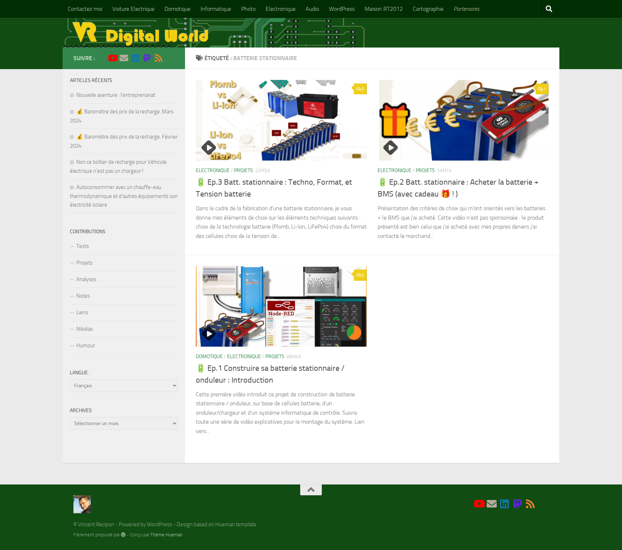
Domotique (177, 8)
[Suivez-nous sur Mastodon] (147, 58)
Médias (84, 329)
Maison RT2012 (384, 8)
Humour (85, 345)
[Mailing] (124, 58)
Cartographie (428, 8)
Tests (82, 246)
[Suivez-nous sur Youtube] (112, 58)
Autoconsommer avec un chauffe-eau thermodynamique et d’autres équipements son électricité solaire (124, 196)
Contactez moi (85, 8)
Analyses (86, 279)
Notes (83, 296)
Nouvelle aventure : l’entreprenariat (115, 95)
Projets (243, 170)
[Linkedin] (135, 58)
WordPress (342, 8)
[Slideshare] (170, 58)
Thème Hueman (166, 534)
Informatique (215, 8)
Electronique (281, 8)
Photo (248, 8)
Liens (82, 312)
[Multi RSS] (158, 58)
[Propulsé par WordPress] (123, 534)
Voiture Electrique (133, 8)
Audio (312, 8)
